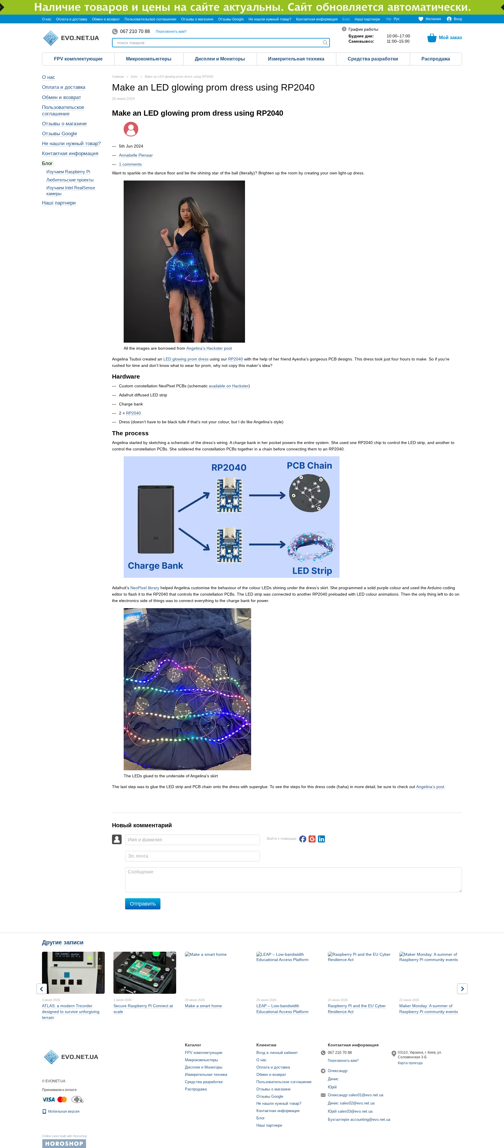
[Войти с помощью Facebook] (302, 838)
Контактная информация (317, 19)
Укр (388, 19)
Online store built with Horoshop (64, 1136)
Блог (346, 19)
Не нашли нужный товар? (270, 19)
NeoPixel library (144, 587)
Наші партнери (367, 19)
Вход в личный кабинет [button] (277, 1052)
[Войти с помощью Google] (312, 838)
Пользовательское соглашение (150, 19)
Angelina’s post (430, 786)
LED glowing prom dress (186, 359)
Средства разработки (373, 58)
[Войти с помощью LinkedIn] (321, 838)
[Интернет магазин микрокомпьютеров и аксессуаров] (71, 1057)
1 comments (130, 164)
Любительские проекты (70, 179)
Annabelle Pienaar (136, 155)
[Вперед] (462, 989)
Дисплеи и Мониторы (220, 58)
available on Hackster (229, 386)
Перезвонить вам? (171, 32)
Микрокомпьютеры (149, 58)
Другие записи (62, 942)
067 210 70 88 (135, 31)
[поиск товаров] (325, 42)
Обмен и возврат (106, 19)
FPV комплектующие (78, 58)
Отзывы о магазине (197, 19)
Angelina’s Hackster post (209, 348)
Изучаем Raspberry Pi (68, 171)
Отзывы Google (231, 19)
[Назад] (41, 989)
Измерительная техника (296, 58)
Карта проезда (410, 1063)
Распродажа (435, 58)
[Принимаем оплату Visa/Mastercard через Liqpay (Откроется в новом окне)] (55, 1099)
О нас (46, 19)
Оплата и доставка (71, 19)
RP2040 (235, 359)
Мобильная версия (63, 1111)
